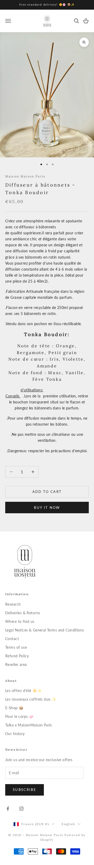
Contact (12, 638)
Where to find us (19, 621)
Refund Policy (17, 656)
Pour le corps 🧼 (19, 716)
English (68, 824)
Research (13, 604)
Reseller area (16, 664)
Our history (15, 733)
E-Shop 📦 (14, 708)
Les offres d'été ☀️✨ (23, 690)
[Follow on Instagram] (21, 808)
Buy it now (47, 507)
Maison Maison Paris (25, 176)
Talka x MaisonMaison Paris (28, 725)
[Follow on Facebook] (7, 808)
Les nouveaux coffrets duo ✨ (30, 699)
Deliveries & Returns (22, 613)
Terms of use (16, 647)
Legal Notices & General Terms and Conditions (44, 630)
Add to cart (47, 492)
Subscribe (24, 790)
